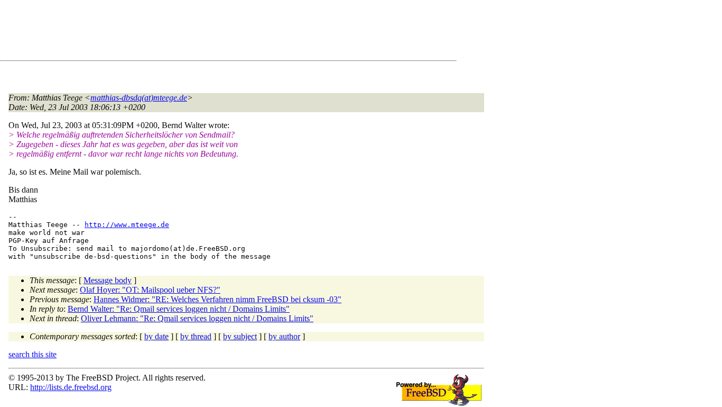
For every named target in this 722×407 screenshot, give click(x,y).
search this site (32, 354)
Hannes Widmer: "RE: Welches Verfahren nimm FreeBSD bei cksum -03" (217, 299)
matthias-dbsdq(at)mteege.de (138, 97)
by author (284, 336)
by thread (195, 336)
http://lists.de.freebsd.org (71, 387)
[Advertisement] (200, 32)
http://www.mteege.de (127, 225)
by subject (240, 336)
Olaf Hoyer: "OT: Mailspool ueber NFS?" (150, 289)
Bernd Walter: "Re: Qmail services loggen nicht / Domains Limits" (179, 308)
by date (156, 336)
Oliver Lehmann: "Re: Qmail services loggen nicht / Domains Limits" (197, 318)
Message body (108, 280)
